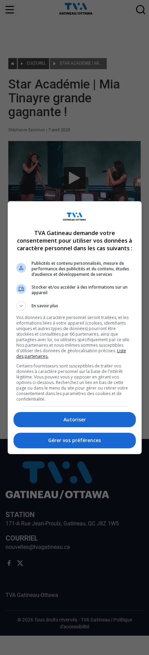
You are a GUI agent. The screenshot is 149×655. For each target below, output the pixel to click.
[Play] (74, 328)
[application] (74, 327)
